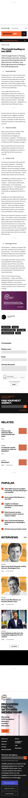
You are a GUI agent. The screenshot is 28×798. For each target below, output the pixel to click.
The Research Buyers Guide (8, 397)
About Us (3, 744)
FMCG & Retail (6, 327)
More (25, 537)
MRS (8, 28)
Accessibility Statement (18, 742)
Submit (14, 384)
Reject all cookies (9, 788)
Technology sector (7, 333)
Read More (20, 307)
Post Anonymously (15, 381)
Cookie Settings (9, 793)
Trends (18, 333)
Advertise (4, 741)
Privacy (17, 738)
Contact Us (4, 738)
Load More (14, 646)
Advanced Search (23, 410)
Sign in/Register (15, 28)
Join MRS (5, 731)
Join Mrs (3, 747)
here (18, 777)
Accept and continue (9, 783)
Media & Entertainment (8, 330)
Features (15, 327)
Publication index (6, 749)
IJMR (16, 745)
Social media (21, 330)
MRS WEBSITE (18, 748)
